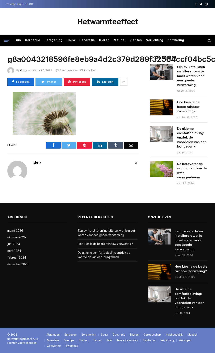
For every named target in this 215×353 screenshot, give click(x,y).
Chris (23, 70)
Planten (136, 40)
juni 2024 (13, 244)
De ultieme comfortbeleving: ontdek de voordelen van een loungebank (192, 138)
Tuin (17, 40)
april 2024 (14, 250)
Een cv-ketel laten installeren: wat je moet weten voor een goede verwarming (191, 76)
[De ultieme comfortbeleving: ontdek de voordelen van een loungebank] (161, 134)
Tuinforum (149, 340)
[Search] (209, 40)
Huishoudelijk (174, 334)
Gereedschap (152, 334)
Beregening (54, 40)
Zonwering (176, 40)
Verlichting (154, 40)
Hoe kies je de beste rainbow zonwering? (188, 106)
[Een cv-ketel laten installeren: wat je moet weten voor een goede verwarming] (161, 72)
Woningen (185, 340)
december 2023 (18, 264)
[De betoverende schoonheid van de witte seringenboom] (161, 169)
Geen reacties (69, 70)
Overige (69, 340)
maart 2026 (15, 230)
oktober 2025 (16, 237)
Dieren (104, 40)
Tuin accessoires (127, 340)
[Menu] (6, 40)
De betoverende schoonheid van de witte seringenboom (192, 170)
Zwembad (72, 345)
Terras (97, 340)
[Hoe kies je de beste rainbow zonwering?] (161, 107)
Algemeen (53, 334)
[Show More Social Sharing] (123, 82)
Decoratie (87, 40)
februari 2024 (16, 257)
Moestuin (53, 340)
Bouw (71, 40)
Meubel (119, 40)
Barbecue (32, 40)
